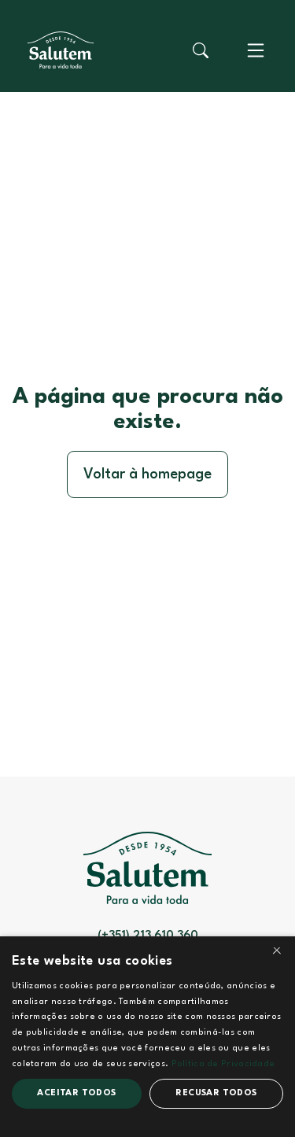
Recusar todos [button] (215, 1093)
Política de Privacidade (223, 1064)
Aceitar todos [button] (76, 1093)
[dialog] (147, 1036)
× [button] (276, 953)
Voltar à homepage (147, 474)
